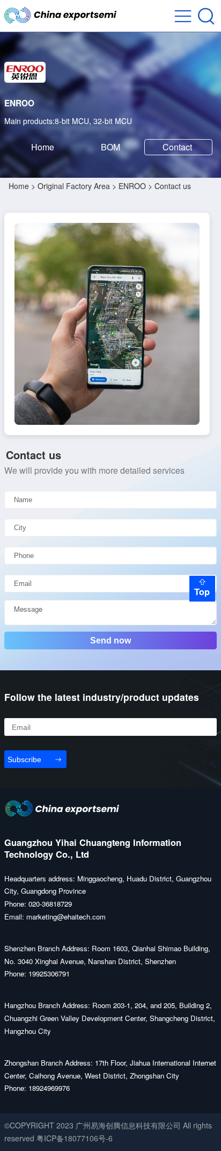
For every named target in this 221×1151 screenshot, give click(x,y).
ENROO (132, 185)
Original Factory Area (74, 185)
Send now (110, 640)
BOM (110, 147)
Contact (178, 147)
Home (42, 147)
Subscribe (24, 759)
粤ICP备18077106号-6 (74, 1138)
